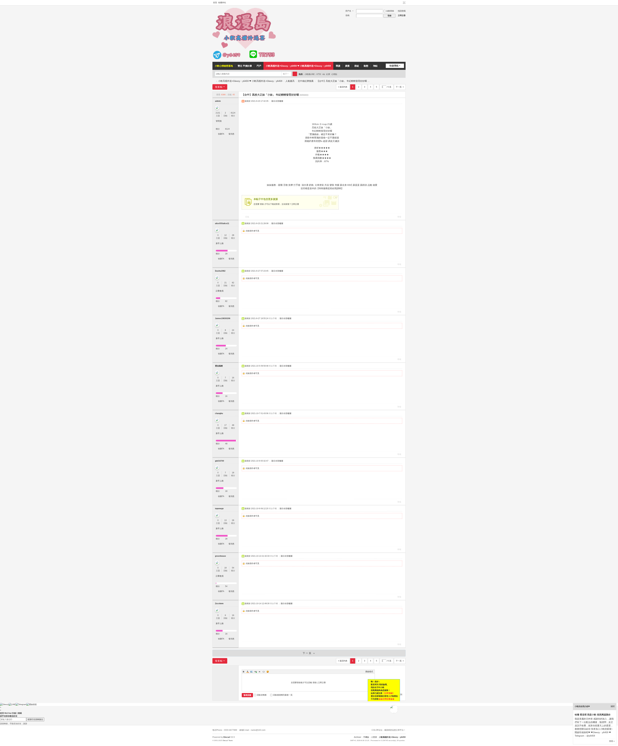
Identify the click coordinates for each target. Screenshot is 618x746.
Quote (259, 671)
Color (247, 671)
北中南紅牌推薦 (306, 81)
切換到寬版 (404, 2)
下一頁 (399, 87)
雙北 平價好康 (245, 66)
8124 (233, 113)
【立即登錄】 (388, 693)
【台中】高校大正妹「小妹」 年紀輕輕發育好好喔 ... (343, 81)
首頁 (215, 2)
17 (225, 425)
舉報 (399, 217)
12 (225, 235)
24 (233, 330)
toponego (219, 508)
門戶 (259, 66)
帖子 (285, 74)
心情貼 (334, 74)
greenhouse (220, 556)
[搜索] (295, 74)
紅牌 (328, 74)
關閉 (613, 706)
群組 (356, 66)
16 (233, 378)
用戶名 (348, 11)
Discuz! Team (228, 740)
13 (225, 520)
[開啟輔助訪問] (401, 2)
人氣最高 (290, 81)
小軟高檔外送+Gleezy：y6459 (213, 81)
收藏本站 (222, 2)
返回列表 (343, 87)
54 (233, 568)
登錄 (262, 204)
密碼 (347, 15)
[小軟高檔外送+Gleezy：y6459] (244, 58)
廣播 (347, 66)
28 (233, 235)
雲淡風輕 (219, 366)
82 (233, 283)
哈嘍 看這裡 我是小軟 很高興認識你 (592, 714)
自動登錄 (390, 11)
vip (323, 74)
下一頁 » (309, 653)
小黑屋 (374, 737)
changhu (219, 413)
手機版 (366, 737)
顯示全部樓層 (277, 101)
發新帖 (219, 87)
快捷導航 (393, 65)
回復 (247, 217)
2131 (218, 113)
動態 (366, 66)
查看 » (612, 741)
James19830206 (222, 318)
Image (251, 671)
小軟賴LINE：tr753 (312, 74)
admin (218, 101)
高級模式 (369, 671)
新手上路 (220, 243)
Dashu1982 (220, 271)
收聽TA (221, 134)
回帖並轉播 (262, 695)
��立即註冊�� (386, 699)
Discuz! (226, 737)
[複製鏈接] (304, 95)
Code (263, 671)
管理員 (219, 121)
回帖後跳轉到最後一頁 (282, 695)
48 (233, 425)
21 (225, 283)
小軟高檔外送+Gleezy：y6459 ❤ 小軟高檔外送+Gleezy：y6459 (298, 66)
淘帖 (375, 66)
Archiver (357, 737)
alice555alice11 (222, 223)
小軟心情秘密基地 (224, 66)
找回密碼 (402, 11)
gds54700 (219, 461)
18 (233, 473)
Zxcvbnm (219, 603)
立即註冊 (402, 15)
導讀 (338, 66)
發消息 (231, 134)
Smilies (267, 671)
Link (255, 671)
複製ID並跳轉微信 (35, 719)
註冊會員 (220, 291)
